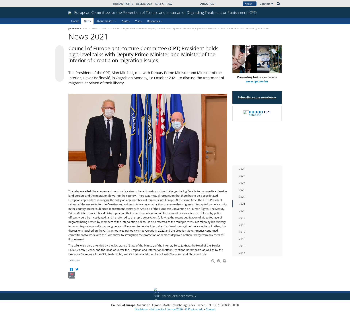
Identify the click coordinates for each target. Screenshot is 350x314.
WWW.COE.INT (77, 3)
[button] (175, 296)
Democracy (144, 3)
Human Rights (123, 3)
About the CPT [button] (105, 21)
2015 (242, 246)
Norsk (249, 3)
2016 (242, 239)
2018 (242, 225)
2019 (242, 218)
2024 (242, 183)
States (126, 21)
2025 (242, 176)
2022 (242, 197)
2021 (242, 204)
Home (74, 21)
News (87, 21)
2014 (242, 253)
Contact (210, 309)
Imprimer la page (225, 260)
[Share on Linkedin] (59, 70)
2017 (242, 232)
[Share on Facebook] (59, 63)
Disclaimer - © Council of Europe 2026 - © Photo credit (169, 309)
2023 (242, 190)
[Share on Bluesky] (59, 50)
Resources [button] (153, 21)
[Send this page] (59, 77)
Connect (265, 3)
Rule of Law (163, 3)
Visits (138, 21)
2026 (242, 169)
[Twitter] (77, 269)
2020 (242, 211)
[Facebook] (71, 269)
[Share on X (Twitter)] (59, 56)
